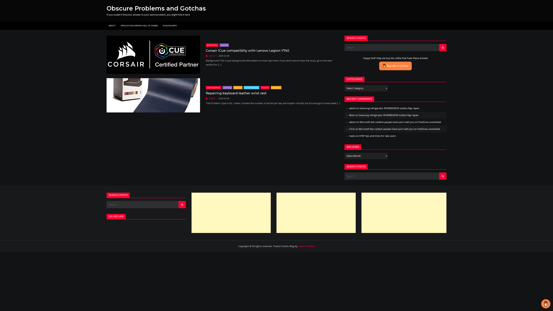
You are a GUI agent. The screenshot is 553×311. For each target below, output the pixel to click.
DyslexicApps (170, 25)
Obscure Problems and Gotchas (156, 8)
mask (352, 136)
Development (213, 87)
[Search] (442, 47)
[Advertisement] (231, 213)
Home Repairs (251, 87)
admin (212, 55)
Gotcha (224, 45)
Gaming (227, 87)
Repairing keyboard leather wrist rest (236, 93)
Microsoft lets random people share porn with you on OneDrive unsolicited (400, 122)
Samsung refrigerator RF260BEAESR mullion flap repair (389, 108)
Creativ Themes (306, 246)
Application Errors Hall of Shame (139, 25)
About (112, 25)
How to (265, 87)
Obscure (276, 87)
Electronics (212, 45)
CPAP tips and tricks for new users (377, 136)
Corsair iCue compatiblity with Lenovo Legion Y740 (247, 51)
